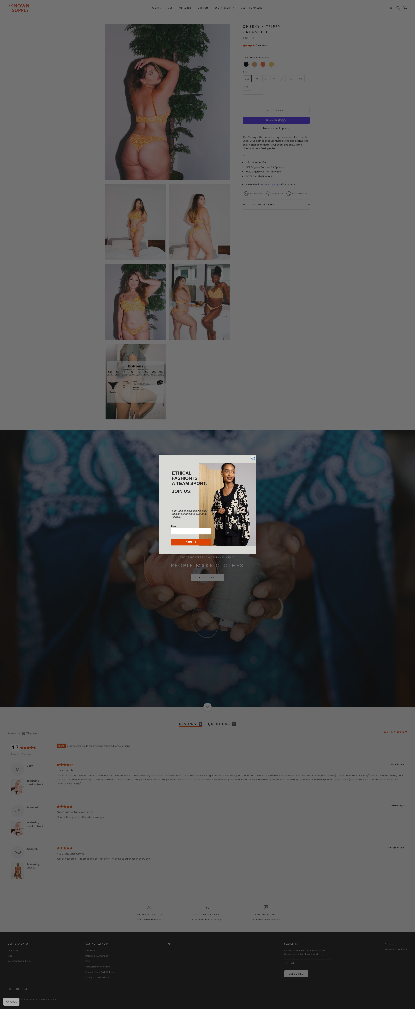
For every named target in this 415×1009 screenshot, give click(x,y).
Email (174, 526)
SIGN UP (191, 542)
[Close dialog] (253, 458)
